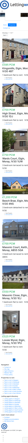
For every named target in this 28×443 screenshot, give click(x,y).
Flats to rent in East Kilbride (12, 393)
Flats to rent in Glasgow (11, 380)
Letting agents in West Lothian (13, 408)
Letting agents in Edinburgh (12, 400)
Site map (6, 369)
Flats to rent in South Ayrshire (13, 391)
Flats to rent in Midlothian (11, 387)
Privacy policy (8, 374)
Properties (12, 25)
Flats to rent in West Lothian (12, 389)
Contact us (7, 367)
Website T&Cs (8, 373)
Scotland (6, 417)
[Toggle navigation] (2, 11)
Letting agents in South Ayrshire (13, 410)
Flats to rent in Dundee (11, 386)
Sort (4, 35)
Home (5, 25)
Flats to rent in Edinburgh (11, 382)
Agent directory (9, 371)
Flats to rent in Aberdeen (11, 384)
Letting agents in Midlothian (12, 406)
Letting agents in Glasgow (12, 399)
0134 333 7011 (8, 79)
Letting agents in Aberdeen (12, 402)
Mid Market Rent (9, 421)
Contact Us (6, 28)
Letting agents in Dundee (11, 404)
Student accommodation (11, 419)
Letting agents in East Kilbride (13, 412)
